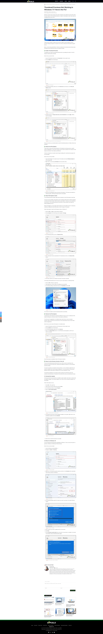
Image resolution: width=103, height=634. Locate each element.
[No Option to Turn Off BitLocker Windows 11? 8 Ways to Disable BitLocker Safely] (71, 600)
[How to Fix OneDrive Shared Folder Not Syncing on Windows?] (49, 611)
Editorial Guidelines (57, 625)
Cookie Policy (45, 625)
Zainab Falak (52, 566)
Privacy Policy (40, 625)
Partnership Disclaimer (64, 625)
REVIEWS (61, 1)
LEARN (69, 1)
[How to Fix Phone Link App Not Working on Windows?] (60, 600)
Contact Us (70, 625)
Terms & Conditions (51, 625)
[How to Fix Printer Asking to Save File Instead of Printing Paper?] (60, 611)
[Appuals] (30, 1)
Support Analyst (52, 567)
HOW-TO (56, 1)
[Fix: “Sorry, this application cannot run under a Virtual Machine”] (49, 600)
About (32, 625)
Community (35, 625)
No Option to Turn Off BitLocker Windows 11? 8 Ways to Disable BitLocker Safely (70, 605)
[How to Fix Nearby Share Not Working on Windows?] (71, 611)
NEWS (66, 1)
